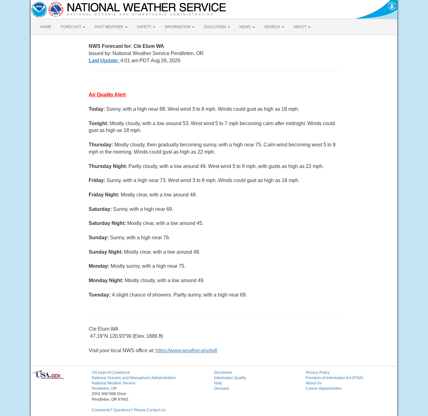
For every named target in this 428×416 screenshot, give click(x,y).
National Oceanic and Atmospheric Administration (134, 378)
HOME (45, 27)
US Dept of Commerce (111, 372)
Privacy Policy (318, 372)
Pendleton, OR (104, 388)
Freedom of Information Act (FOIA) (334, 378)
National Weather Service (113, 383)
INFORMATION (178, 27)
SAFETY (144, 27)
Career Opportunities (324, 388)
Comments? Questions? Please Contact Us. (129, 410)
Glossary (221, 388)
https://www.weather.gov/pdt (186, 350)
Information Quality (230, 378)
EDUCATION (215, 27)
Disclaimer (223, 372)
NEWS (245, 27)
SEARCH (272, 27)
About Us (313, 383)
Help (218, 383)
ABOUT (300, 27)
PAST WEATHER (109, 27)
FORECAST (71, 27)
